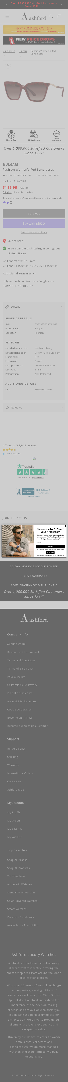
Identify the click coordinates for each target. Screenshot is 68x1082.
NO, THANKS (50, 552)
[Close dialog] (65, 526)
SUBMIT (50, 546)
